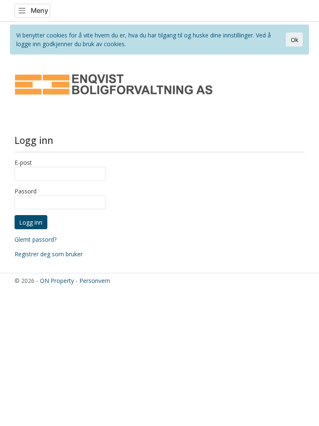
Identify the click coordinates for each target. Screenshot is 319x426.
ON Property (57, 281)
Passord (26, 191)
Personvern (94, 281)
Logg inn (30, 222)
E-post (23, 162)
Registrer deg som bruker (49, 254)
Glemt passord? (35, 239)
